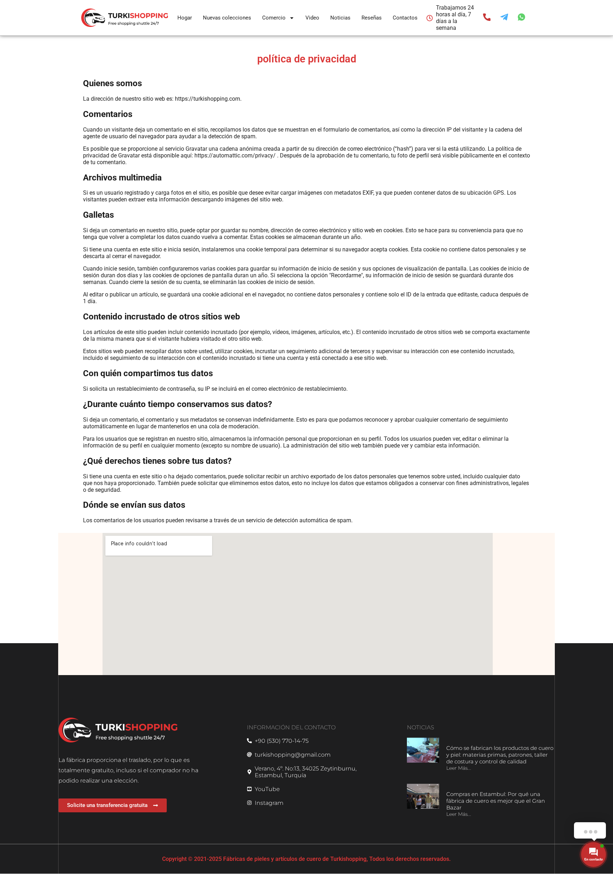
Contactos (405, 18)
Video (312, 18)
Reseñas (371, 18)
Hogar (184, 18)
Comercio (274, 18)
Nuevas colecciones (227, 18)
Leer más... (458, 768)
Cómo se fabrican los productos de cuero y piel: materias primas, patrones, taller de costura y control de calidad (499, 755)
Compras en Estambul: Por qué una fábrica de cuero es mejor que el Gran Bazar (495, 801)
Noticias (340, 18)
